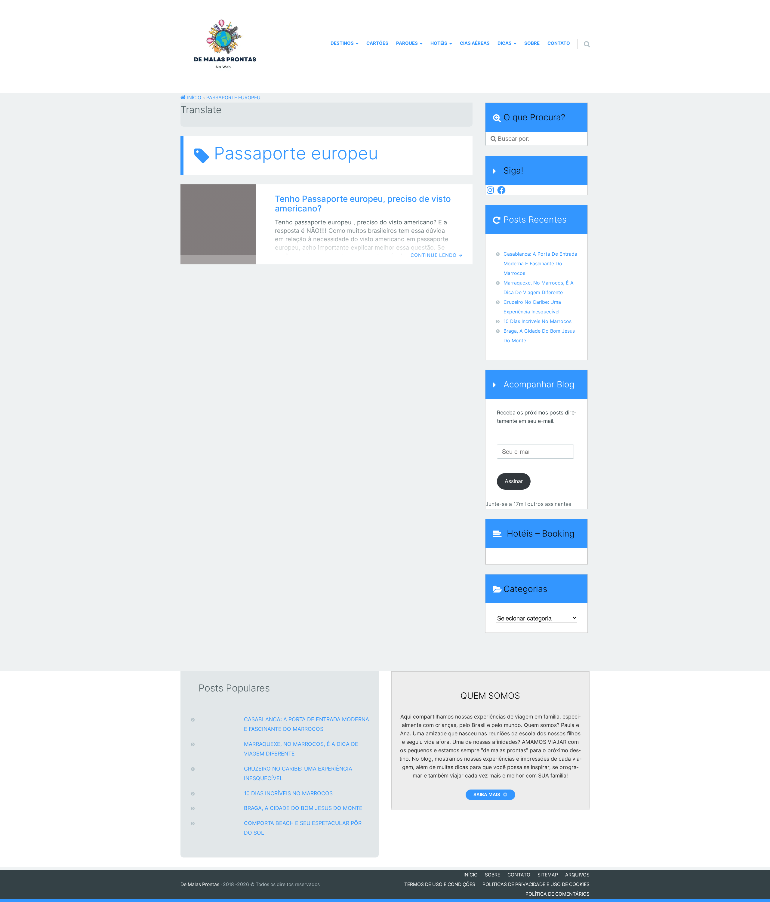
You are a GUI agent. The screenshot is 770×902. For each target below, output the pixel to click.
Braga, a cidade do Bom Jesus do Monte (303, 808)
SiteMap (547, 875)
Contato (558, 43)
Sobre (532, 43)
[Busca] (581, 36)
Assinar (514, 481)
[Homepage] (225, 46)
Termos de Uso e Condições (439, 884)
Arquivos (577, 875)
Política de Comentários (557, 894)
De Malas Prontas (199, 884)
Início (471, 875)
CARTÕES (377, 43)
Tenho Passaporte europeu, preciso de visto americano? (363, 204)
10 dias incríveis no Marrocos (537, 321)
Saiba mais (486, 794)
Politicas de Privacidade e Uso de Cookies (536, 884)
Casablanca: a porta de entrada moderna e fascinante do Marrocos (540, 263)
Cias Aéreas (475, 43)
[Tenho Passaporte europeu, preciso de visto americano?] (218, 224)
